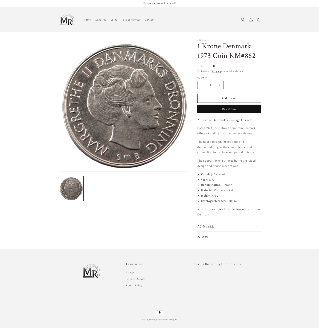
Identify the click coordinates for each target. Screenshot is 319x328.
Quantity (202, 77)
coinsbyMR (154, 319)
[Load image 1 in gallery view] (71, 188)
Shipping (216, 71)
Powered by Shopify (168, 319)
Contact (131, 272)
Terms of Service (135, 279)
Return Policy (134, 285)
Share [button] (205, 236)
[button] (243, 20)
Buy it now (229, 109)
